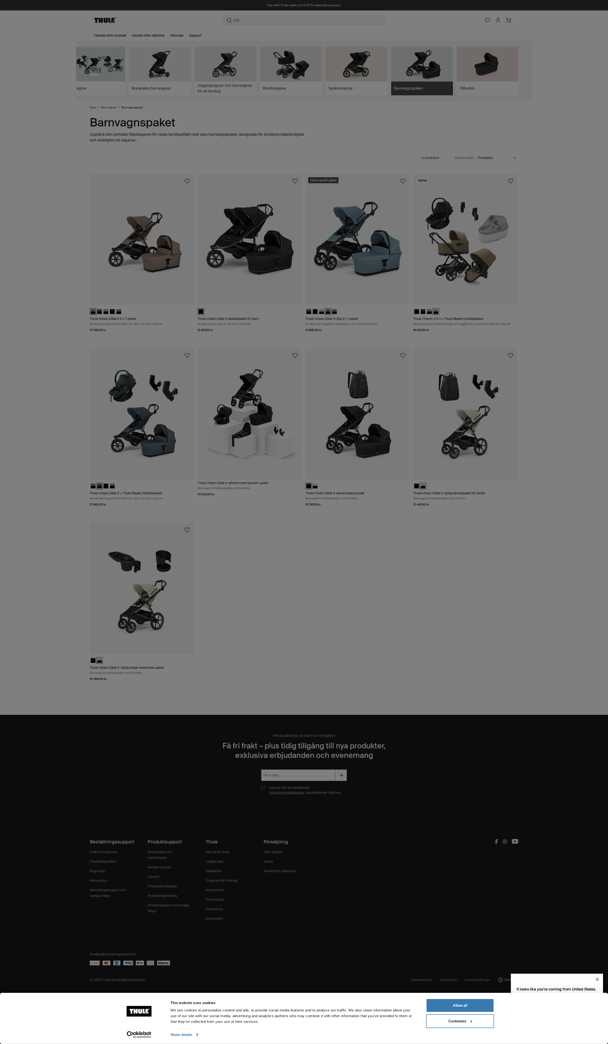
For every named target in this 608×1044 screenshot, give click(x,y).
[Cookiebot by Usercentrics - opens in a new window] (139, 1034)
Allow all (460, 1005)
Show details (181, 1035)
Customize (457, 1021)
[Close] (597, 979)
